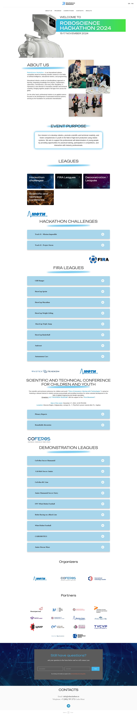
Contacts (79, 10)
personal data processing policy (78, 673)
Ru (132, 3)
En (129, 3)
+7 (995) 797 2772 (68, 699)
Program (58, 10)
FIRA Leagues (66, 177)
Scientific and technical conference (38, 196)
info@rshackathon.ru (71, 696)
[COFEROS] (68, 706)
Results (89, 10)
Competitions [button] (69, 10)
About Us (48, 10)
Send (95, 668)
